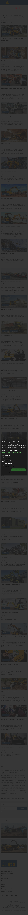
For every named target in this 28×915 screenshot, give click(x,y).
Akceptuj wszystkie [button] (18, 469)
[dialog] (14, 457)
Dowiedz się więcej (13, 450)
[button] (14, 452)
